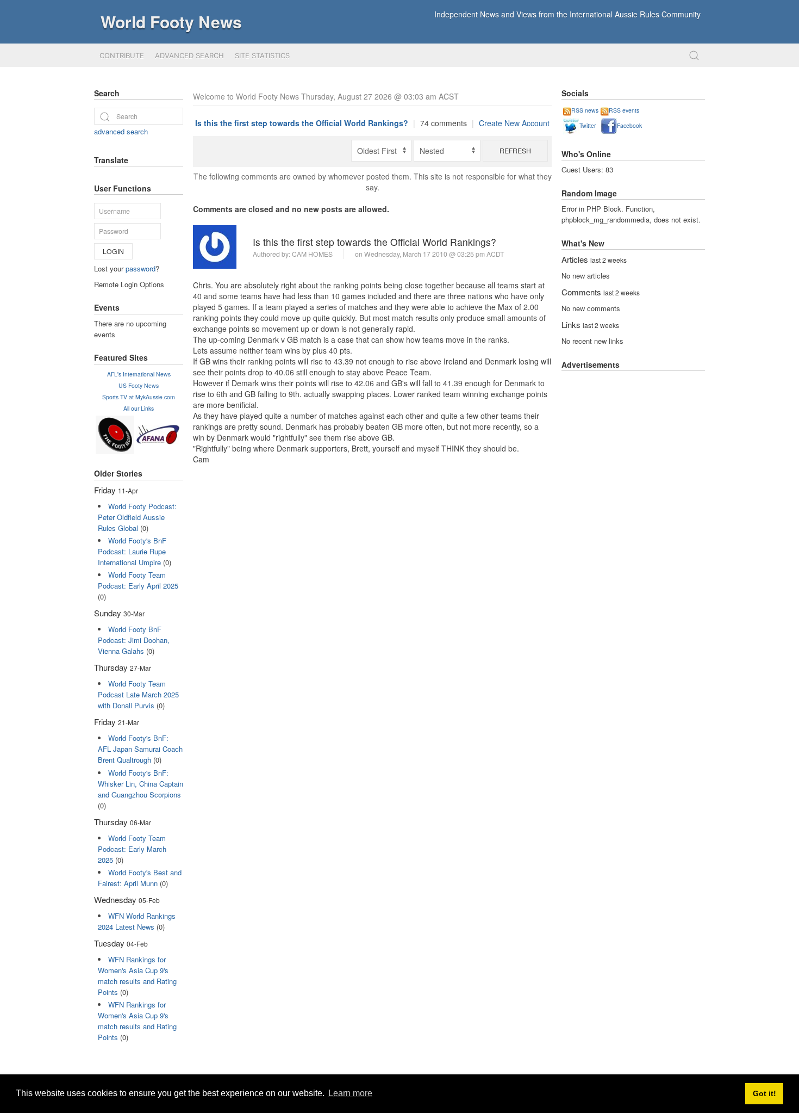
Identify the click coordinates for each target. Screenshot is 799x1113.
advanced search (121, 131)
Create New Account (514, 123)
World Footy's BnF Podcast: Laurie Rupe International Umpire (132, 551)
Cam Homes (312, 253)
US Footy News (138, 385)
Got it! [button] (764, 1093)
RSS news (584, 110)
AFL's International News (139, 374)
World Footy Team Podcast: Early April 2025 (138, 580)
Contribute (121, 55)
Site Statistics (262, 55)
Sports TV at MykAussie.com (138, 397)
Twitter (587, 125)
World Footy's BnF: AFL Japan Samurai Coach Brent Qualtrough (140, 749)
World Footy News (171, 21)
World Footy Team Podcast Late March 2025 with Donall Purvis (138, 694)
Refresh (515, 150)
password (140, 268)
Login (113, 251)
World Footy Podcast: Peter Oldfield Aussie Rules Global (137, 517)
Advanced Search (189, 55)
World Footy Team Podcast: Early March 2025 (132, 849)
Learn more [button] (350, 1093)
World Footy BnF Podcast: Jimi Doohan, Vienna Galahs (134, 640)
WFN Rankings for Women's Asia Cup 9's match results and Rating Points (137, 975)
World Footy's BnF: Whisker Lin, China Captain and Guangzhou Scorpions (140, 784)
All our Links (138, 408)
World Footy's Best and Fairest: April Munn (140, 877)
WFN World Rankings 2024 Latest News (137, 921)
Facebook (629, 125)
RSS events (624, 110)
